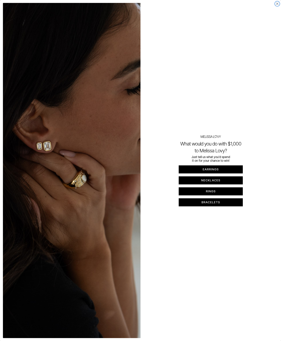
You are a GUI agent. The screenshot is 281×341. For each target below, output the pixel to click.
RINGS (211, 191)
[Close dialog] (277, 3)
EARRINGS (211, 169)
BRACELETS (211, 202)
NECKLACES (210, 180)
